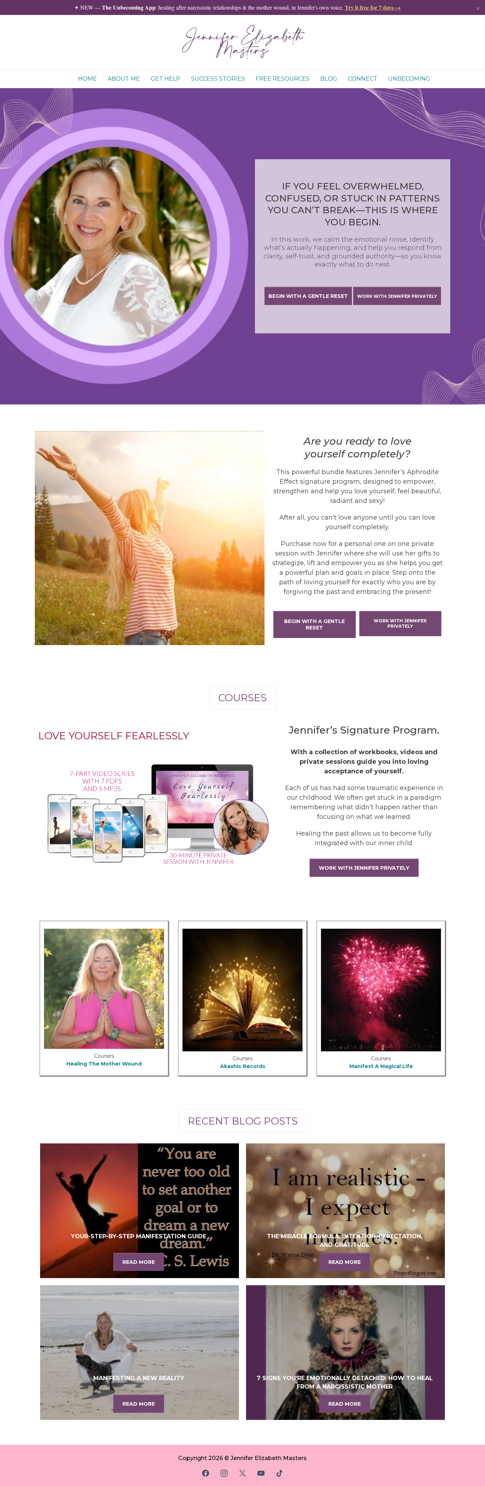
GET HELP (165, 78)
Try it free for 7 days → (373, 7)
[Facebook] (205, 1473)
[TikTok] (279, 1473)
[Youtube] (261, 1473)
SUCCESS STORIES (218, 78)
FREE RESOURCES (283, 78)
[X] (242, 1473)
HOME (87, 78)
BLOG (328, 78)
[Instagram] (224, 1473)
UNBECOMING (409, 78)
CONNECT (362, 78)
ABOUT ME (124, 78)
